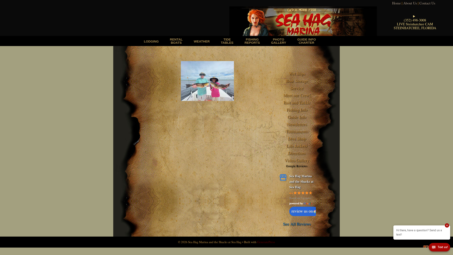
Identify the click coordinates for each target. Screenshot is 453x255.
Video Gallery (297, 160)
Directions (297, 153)
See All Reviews (297, 224)
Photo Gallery (278, 41)
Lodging (151, 41)
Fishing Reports (252, 41)
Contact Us (427, 3)
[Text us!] (439, 248)
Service (296, 88)
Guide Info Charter (306, 41)
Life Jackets (296, 146)
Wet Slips (297, 73)
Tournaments (297, 131)
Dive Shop (297, 138)
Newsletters (297, 124)
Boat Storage (297, 81)
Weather (202, 41)
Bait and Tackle (296, 102)
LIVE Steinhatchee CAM (415, 24)
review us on (302, 211)
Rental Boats (176, 41)
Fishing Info (296, 109)
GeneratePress (266, 242)
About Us (410, 3)
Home (396, 3)
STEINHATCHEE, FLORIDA (415, 28)
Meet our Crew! (296, 95)
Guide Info (297, 117)
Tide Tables (227, 41)
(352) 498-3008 (415, 20)
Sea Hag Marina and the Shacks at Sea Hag (301, 181)
